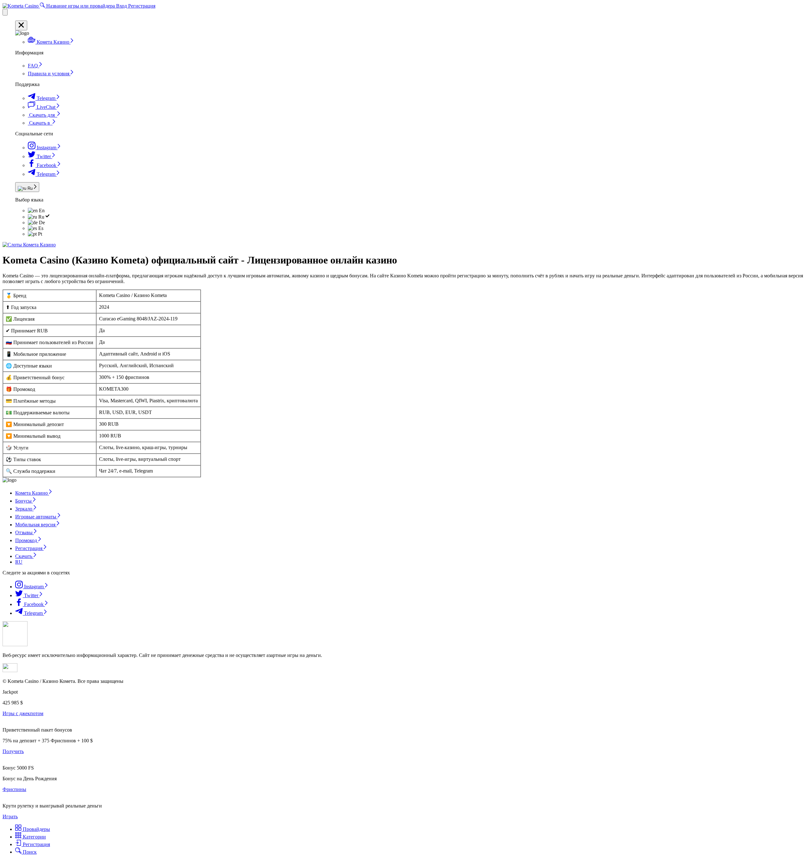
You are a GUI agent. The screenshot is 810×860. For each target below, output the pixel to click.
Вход (122, 6)
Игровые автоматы (36, 516)
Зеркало (24, 508)
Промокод (26, 540)
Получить (13, 751)
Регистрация (141, 6)
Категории (34, 836)
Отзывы (24, 532)
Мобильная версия (36, 524)
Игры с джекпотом (23, 713)
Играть (10, 816)
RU (18, 562)
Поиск (29, 852)
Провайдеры (36, 829)
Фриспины (14, 789)
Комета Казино (32, 493)
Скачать (24, 556)
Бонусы (24, 501)
